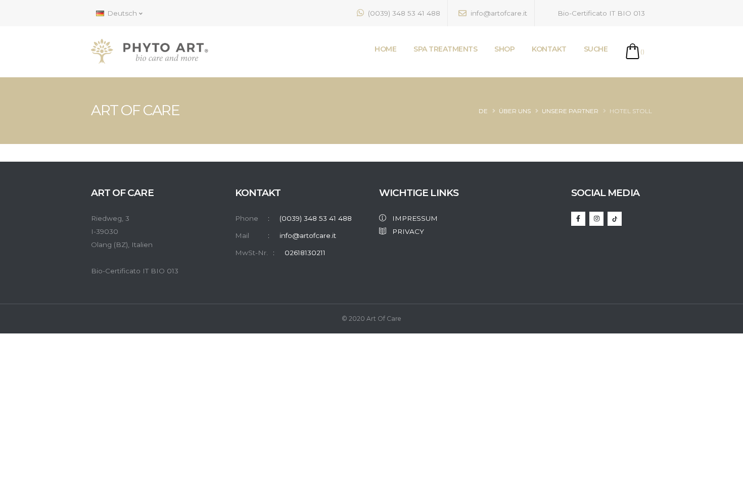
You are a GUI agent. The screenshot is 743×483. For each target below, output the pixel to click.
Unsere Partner (570, 111)
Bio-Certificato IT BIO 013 (600, 13)
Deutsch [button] (122, 13)
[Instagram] (596, 219)
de (483, 111)
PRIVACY (405, 231)
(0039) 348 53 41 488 (403, 13)
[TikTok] (615, 219)
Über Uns (515, 111)
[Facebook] (578, 219)
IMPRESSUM (412, 218)
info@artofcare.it (498, 13)
